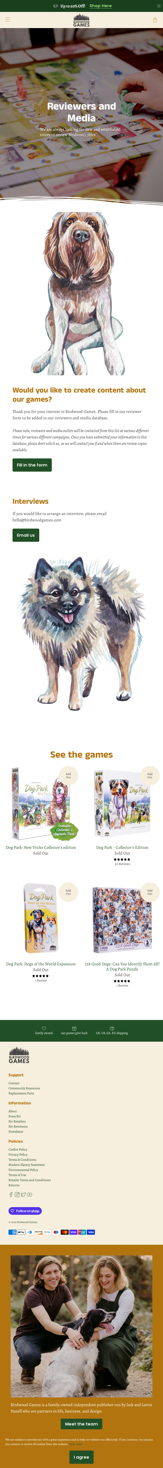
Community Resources (24, 1088)
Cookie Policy (17, 1149)
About (12, 1111)
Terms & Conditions (22, 1159)
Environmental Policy (23, 1170)
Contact (13, 1083)
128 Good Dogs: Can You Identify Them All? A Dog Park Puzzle (122, 966)
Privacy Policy (18, 1154)
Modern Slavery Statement (26, 1164)
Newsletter (15, 1131)
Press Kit (14, 1116)
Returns (14, 1185)
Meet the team (81, 1424)
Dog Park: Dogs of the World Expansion (41, 964)
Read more (75, 1444)
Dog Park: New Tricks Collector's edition (41, 847)
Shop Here (101, 6)
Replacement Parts (21, 1093)
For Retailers (17, 1121)
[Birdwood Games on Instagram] (17, 1196)
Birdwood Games (27, 1222)
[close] (159, 6)
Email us (26, 535)
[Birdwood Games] (81, 20)
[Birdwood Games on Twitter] (23, 1196)
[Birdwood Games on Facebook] (11, 1196)
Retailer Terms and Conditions (29, 1180)
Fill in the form (32, 465)
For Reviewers (18, 1126)
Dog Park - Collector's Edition (122, 847)
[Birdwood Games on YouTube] (29, 1196)
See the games (81, 755)
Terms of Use (17, 1175)
